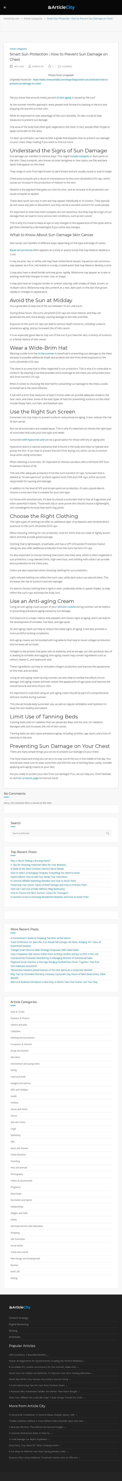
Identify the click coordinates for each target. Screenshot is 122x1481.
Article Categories (33, 18)
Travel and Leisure (19, 1252)
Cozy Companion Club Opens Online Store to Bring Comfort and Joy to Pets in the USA (54, 953)
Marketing (15, 1135)
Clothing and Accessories (23, 1037)
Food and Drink (18, 1076)
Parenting (15, 1161)
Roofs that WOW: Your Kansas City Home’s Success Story (40, 1379)
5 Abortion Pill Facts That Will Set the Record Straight (37, 1426)
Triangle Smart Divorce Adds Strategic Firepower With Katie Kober (45, 949)
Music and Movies (19, 1148)
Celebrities (16, 1031)
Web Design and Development (25, 1258)
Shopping (15, 1232)
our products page (28, 778)
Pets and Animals (19, 1167)
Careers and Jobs (19, 1024)
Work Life (15, 1271)
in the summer (46, 353)
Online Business (18, 1154)
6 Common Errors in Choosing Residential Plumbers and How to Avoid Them (50, 896)
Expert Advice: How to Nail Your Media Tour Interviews (39, 876)
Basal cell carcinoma (21, 250)
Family (14, 1070)
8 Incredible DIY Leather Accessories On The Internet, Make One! (44, 1366)
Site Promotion (18, 1239)
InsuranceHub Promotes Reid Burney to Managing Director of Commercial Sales (51, 957)
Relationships (17, 1206)
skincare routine (66, 606)
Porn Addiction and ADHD (24, 965)
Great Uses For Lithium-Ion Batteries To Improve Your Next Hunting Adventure (51, 1373)
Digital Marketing (19, 1324)
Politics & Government (21, 1180)
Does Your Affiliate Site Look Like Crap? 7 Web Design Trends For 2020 (47, 1397)
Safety (14, 1219)
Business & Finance (20, 1018)
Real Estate (16, 1193)
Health (14, 1096)
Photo (52, 75)
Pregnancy (16, 1187)
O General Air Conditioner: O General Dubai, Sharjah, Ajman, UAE (43, 1414)
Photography (17, 1174)
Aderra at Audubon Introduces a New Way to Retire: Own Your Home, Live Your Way (54, 981)
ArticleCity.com (12, 18)
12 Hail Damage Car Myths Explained (29, 1439)
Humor (14, 1115)
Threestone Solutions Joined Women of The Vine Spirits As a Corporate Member (52, 969)
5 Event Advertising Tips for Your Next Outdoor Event (38, 1385)
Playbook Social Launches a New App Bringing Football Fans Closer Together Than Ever (55, 961)
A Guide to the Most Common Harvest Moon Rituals (37, 868)
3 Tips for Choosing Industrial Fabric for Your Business (38, 864)
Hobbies (14, 1102)
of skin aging (64, 97)
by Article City (38, 66)
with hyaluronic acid (33, 439)
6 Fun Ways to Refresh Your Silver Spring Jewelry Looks (38, 1451)
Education (15, 1057)
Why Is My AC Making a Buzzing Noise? (30, 860)
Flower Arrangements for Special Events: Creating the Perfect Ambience (47, 1360)
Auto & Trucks (17, 1011)
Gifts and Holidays (19, 1089)
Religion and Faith (19, 1213)
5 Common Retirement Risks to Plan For (31, 1433)
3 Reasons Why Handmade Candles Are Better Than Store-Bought (44, 1391)
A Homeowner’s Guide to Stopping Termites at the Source (41, 937)
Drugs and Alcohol (19, 1050)
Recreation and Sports (21, 1200)
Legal (13, 1128)
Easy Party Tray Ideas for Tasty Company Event (35, 1445)
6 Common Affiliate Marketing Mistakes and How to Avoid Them (43, 880)
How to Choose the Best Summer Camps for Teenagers (39, 892)
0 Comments (67, 66)
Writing (14, 1278)
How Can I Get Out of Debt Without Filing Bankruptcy (38, 888)
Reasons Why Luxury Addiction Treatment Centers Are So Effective (45, 1457)
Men (13, 1141)
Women (14, 1265)
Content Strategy (18, 1318)
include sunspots (79, 156)
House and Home (19, 1109)
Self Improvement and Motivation (27, 1226)
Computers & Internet (21, 1044)
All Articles (14, 1337)
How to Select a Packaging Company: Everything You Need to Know (45, 872)
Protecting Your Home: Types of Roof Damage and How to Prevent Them (49, 884)
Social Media (17, 1245)
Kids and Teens (18, 1122)
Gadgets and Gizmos (21, 1083)
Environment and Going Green (25, 1063)
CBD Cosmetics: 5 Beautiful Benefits (29, 1354)
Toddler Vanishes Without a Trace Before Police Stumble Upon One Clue (47, 1420)
